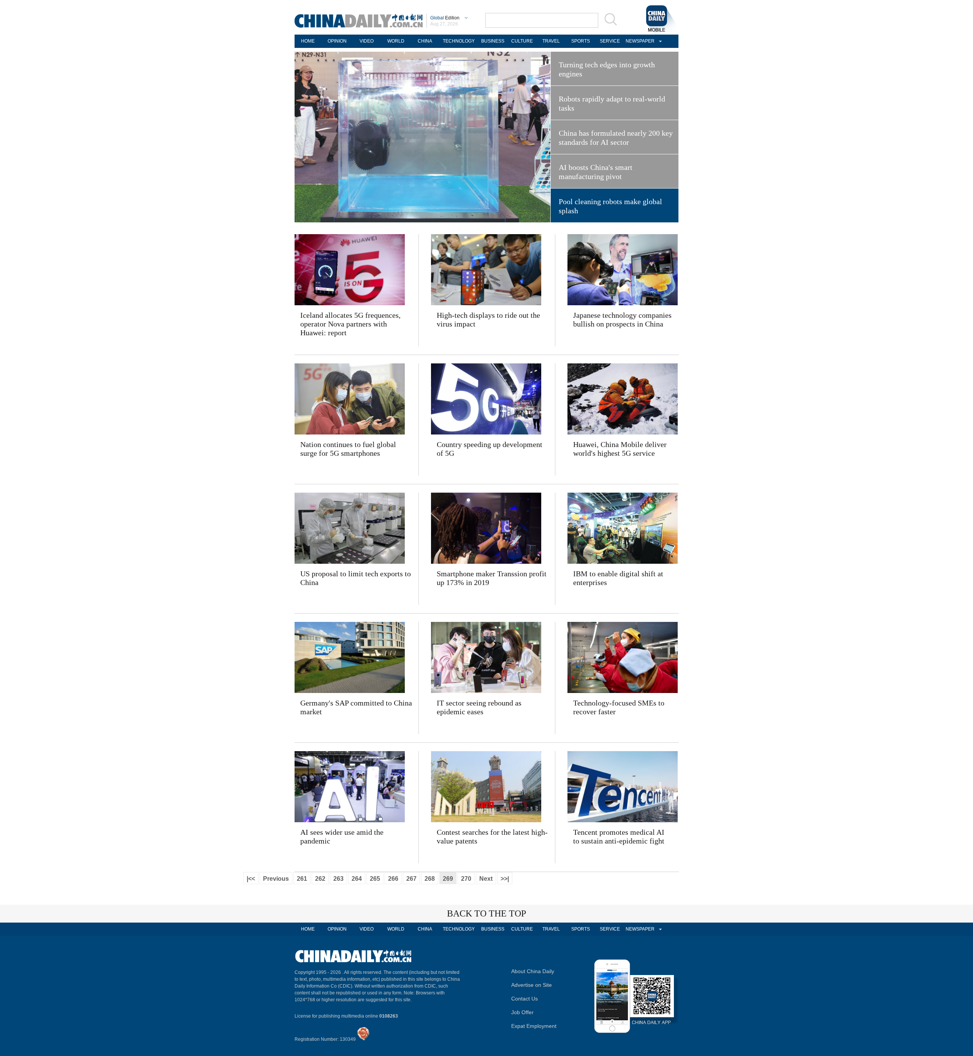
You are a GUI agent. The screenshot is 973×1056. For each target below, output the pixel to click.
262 (320, 878)
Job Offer (522, 1012)
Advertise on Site (531, 985)
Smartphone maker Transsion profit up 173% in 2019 (492, 578)
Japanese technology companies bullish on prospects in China (622, 319)
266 (393, 878)
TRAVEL (551, 41)
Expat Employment (533, 1026)
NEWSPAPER (639, 41)
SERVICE (610, 41)
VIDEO (367, 41)
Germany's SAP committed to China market (356, 707)
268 (430, 878)
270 (466, 878)
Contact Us (524, 999)
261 (302, 878)
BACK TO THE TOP (486, 913)
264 (357, 878)
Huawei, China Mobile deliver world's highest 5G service (620, 448)
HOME (308, 41)
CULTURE (522, 41)
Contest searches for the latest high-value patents (492, 836)
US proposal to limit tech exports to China (355, 578)
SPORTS (580, 41)
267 (411, 878)
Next (486, 878)
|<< (251, 878)
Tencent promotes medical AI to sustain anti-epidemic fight (618, 836)
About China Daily (532, 971)
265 (375, 878)
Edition (445, 18)
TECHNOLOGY (459, 41)
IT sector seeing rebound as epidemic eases (479, 707)
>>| (505, 878)
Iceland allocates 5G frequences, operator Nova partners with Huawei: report (350, 324)
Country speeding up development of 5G (489, 448)
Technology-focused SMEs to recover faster (618, 707)
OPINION (337, 41)
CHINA (425, 41)
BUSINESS (492, 41)
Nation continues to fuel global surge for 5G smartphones (348, 448)
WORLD (395, 41)
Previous (276, 878)
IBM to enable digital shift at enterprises (618, 578)
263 (338, 878)
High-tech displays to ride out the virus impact (488, 319)
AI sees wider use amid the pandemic (341, 836)
